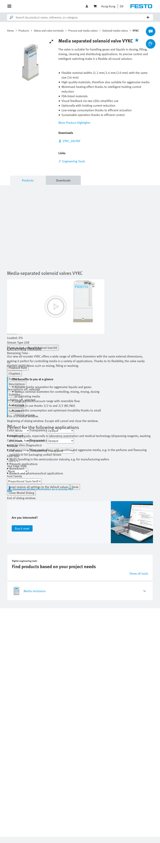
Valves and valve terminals (49, 30)
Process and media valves (83, 30)
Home (10, 30)
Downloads (63, 180)
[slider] (55, 337)
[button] (87, 6)
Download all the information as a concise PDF (43, 489)
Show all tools (138, 573)
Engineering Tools (73, 161)
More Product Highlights (74, 122)
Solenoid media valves (115, 30)
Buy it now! (22, 528)
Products (24, 30)
